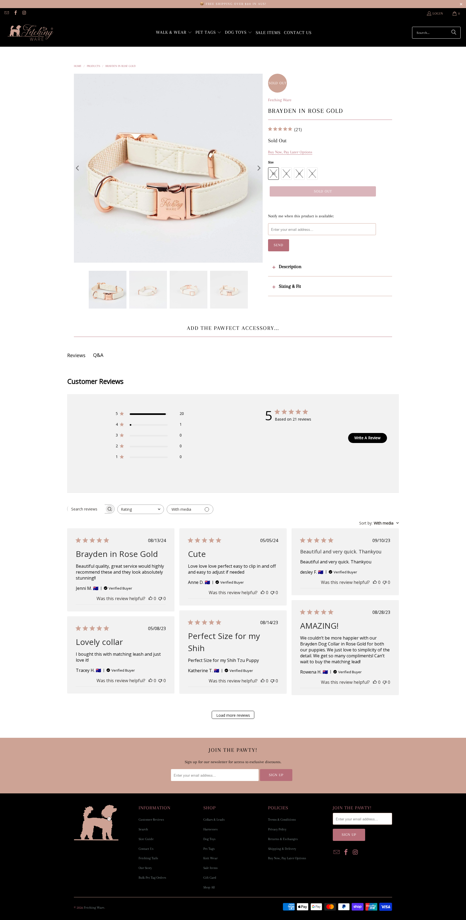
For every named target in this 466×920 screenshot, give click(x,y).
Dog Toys (209, 839)
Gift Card (209, 878)
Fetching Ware (280, 100)
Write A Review (367, 437)
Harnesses (210, 829)
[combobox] (140, 509)
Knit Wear (210, 858)
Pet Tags (209, 849)
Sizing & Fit (290, 286)
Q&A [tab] (98, 355)
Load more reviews (233, 715)
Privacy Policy (277, 829)
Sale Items (210, 868)
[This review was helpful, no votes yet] (150, 598)
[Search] (454, 33)
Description (290, 266)
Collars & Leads (214, 819)
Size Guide (146, 839)
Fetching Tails (148, 858)
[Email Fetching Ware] (6, 13)
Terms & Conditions (282, 819)
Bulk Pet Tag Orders (152, 878)
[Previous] (78, 168)
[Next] (258, 168)
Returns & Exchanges (283, 839)
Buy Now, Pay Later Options (287, 858)
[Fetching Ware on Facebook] (15, 13)
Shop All (209, 887)
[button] (174, 33)
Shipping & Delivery (282, 849)
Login (438, 13)
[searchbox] (86, 509)
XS (273, 173)
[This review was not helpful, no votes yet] (160, 598)
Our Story (145, 868)
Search (143, 829)
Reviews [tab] (76, 355)
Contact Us (146, 849)
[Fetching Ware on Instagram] (24, 13)
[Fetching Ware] (30, 33)
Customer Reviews (151, 819)
